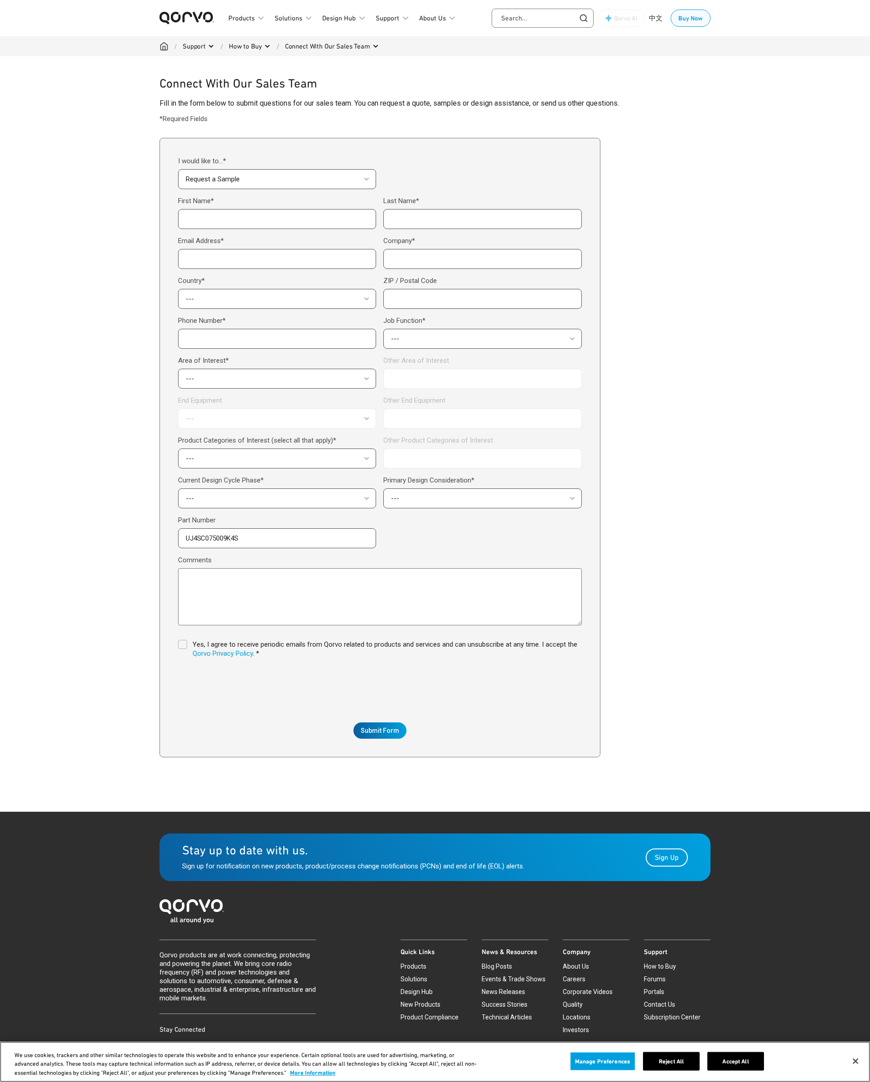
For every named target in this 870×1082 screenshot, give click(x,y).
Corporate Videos (588, 991)
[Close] (855, 1061)
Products (413, 966)
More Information (312, 1072)
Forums (655, 979)
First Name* (196, 201)
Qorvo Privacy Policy (223, 653)
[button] (277, 179)
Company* (399, 241)
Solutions (414, 979)
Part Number (197, 520)
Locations (576, 1017)
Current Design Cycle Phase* (221, 480)
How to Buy (245, 46)
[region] (435, 1062)
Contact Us (659, 1004)
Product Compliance (430, 1017)
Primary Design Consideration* (428, 480)
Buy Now (690, 18)
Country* (191, 281)
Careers (574, 979)
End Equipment (200, 400)
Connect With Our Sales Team (327, 46)
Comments (195, 560)
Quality (573, 1004)
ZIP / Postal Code (410, 281)
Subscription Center (672, 1017)
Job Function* (404, 321)
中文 (655, 18)
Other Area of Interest (416, 360)
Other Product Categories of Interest (438, 440)
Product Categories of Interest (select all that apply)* (257, 440)
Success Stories (504, 1004)
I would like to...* (202, 161)
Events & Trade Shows (514, 979)
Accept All (735, 1061)
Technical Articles (507, 1017)
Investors (576, 1029)
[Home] (164, 46)
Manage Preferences (602, 1061)
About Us (576, 966)
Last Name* (401, 201)
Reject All (671, 1061)
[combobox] (543, 18)
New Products (420, 1004)
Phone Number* (202, 321)
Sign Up (667, 857)
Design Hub (417, 991)
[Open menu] (211, 46)
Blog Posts (497, 966)
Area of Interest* (203, 360)
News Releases (503, 991)
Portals (654, 991)
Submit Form (380, 730)
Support (194, 46)
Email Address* (201, 241)
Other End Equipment (414, 400)
